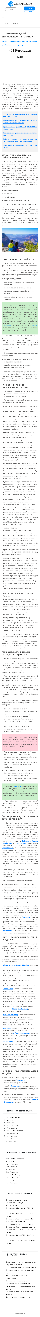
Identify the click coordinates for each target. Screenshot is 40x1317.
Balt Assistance (11, 1141)
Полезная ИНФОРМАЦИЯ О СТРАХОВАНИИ (17, 1255)
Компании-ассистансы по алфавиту (21, 1152)
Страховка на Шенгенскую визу (18, 1284)
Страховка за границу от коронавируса (21, 1267)
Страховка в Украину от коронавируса (20, 1227)
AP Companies (11, 1161)
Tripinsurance (10, 1120)
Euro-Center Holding (13, 1117)
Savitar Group (11, 1123)
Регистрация (28, 11)
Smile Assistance (11, 1136)
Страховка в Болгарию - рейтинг (18, 1281)
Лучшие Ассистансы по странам (19, 1194)
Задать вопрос (10, 9)
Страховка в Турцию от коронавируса (20, 1224)
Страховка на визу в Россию (16, 1200)
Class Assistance (12, 1133)
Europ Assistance (12, 1125)
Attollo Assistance (12, 1139)
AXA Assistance (11, 1128)
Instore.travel (21, 843)
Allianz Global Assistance (15, 1131)
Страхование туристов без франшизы (20, 1270)
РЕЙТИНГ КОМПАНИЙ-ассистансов (20, 1111)
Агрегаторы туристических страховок (20, 1273)
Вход (30, 8)
